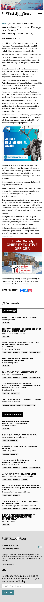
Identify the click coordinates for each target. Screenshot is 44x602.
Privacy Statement (10, 545)
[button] (4, 570)
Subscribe (7, 592)
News (4, 23)
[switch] (40, 547)
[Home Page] (16, 13)
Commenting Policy (10, 549)
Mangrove (9, 564)
